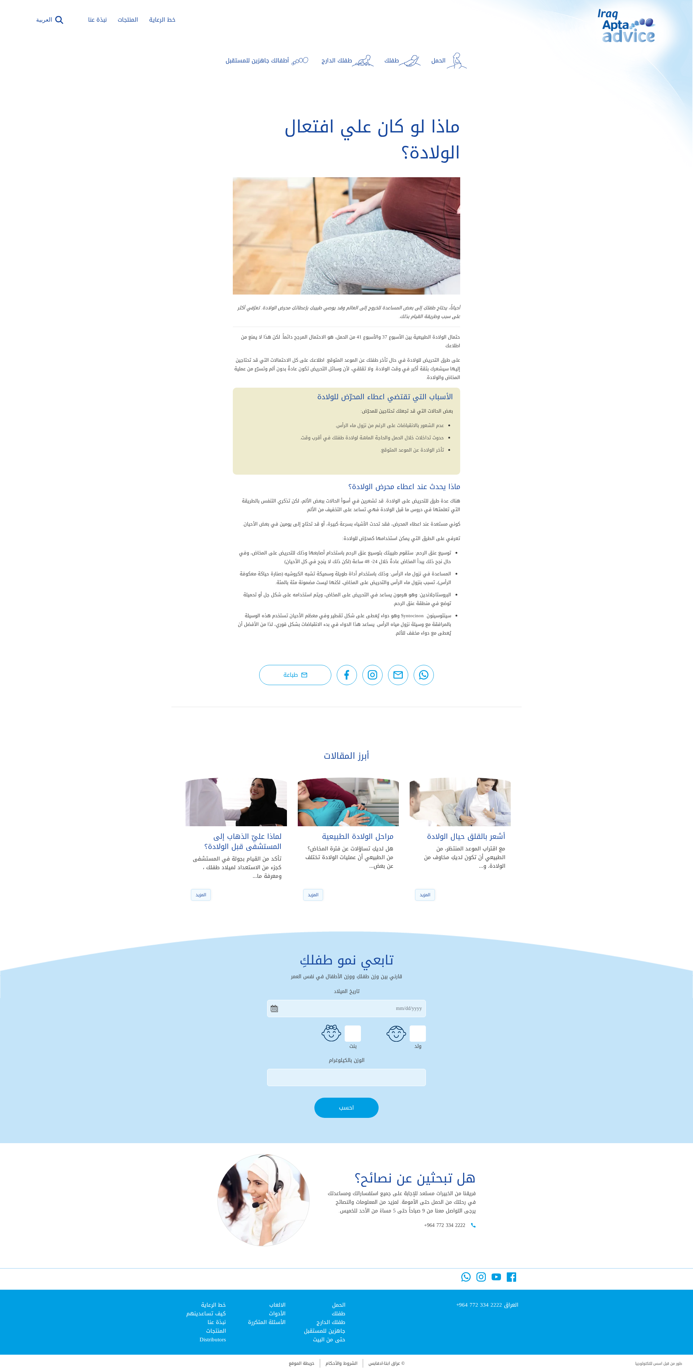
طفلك (338, 1313)
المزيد (425, 895)
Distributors (213, 1339)
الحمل (338, 1305)
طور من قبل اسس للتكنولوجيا (658, 1363)
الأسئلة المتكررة (267, 1322)
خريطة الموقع (301, 1363)
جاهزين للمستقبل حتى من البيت (324, 1335)
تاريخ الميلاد (346, 991)
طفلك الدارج (331, 1322)
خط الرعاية (162, 20)
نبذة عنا (97, 20)
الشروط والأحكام (341, 1363)
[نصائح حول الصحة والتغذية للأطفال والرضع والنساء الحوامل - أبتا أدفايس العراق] (616, 36)
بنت (353, 1045)
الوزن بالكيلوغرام (347, 1060)
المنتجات (128, 20)
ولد (418, 1045)
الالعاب (277, 1305)
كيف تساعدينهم (206, 1313)
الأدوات (277, 1313)
